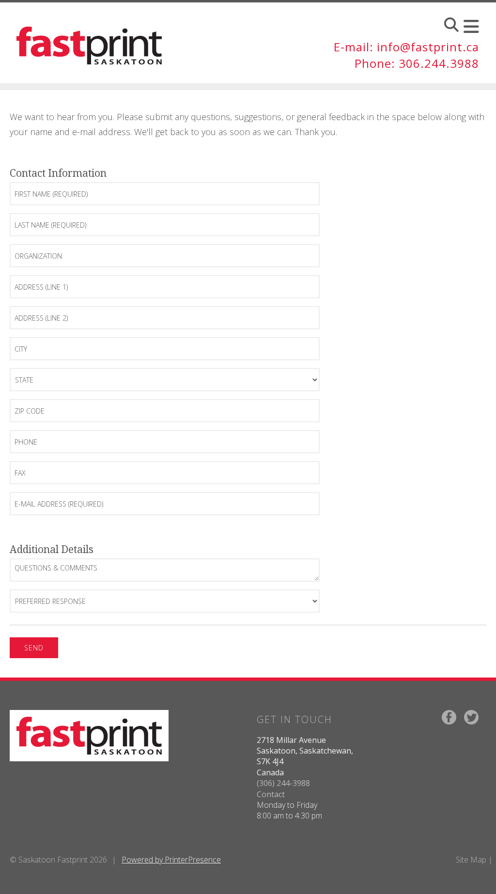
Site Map (471, 859)
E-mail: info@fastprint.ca (406, 47)
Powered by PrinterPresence (171, 859)
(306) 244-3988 (283, 783)
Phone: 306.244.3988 (417, 63)
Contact (271, 794)
